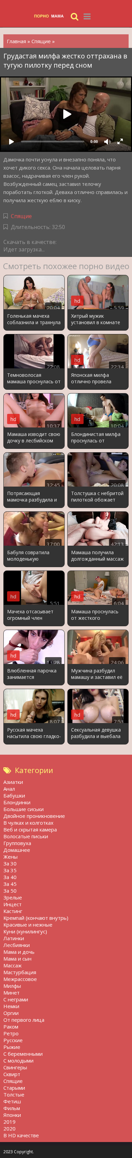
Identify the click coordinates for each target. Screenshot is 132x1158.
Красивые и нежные (27, 924)
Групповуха (17, 843)
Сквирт (11, 1074)
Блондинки (16, 802)
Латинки (13, 938)
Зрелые (12, 897)
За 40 (10, 877)
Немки (11, 1006)
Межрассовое (20, 979)
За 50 (10, 890)
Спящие (21, 216)
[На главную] (51, 16)
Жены (10, 856)
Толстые (13, 1094)
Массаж (12, 965)
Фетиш (12, 1101)
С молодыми (18, 1060)
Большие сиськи (23, 809)
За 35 (10, 870)
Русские (13, 1040)
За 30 (10, 863)
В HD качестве (21, 1135)
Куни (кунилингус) (25, 931)
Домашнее (16, 849)
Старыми (14, 1087)
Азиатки (13, 781)
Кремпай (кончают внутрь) (35, 917)
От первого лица (23, 1019)
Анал (9, 788)
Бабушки (14, 795)
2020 (9, 1128)
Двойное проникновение (34, 815)
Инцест (12, 904)
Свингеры (15, 1067)
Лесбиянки (16, 945)
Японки (12, 1114)
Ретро (11, 1033)
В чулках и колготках (28, 822)
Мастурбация (19, 972)
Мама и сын (17, 958)
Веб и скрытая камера (30, 829)
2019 (9, 1121)
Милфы (12, 985)
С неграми (15, 999)
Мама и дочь (19, 951)
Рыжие (11, 1046)
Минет (11, 992)
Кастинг (12, 911)
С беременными (23, 1053)
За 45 (10, 883)
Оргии (11, 1013)
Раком (10, 1026)
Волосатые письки (25, 836)
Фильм (11, 1108)
